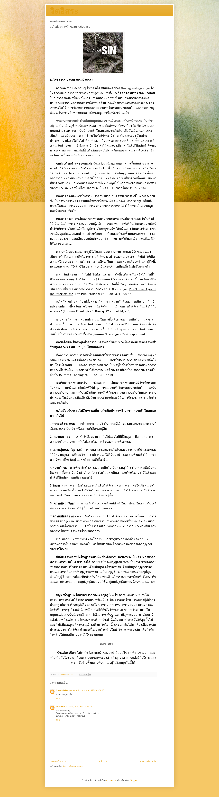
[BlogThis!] (82, 674)
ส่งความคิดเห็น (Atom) (73, 766)
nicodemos (111, 780)
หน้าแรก (103, 761)
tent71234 (60, 706)
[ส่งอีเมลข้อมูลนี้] (80, 674)
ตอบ (58, 698)
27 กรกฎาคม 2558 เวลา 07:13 (79, 706)
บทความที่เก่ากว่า (148, 761)
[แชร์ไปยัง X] (85, 674)
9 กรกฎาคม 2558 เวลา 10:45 (91, 690)
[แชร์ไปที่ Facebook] (87, 674)
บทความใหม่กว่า (58, 761)
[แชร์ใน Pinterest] (89, 674)
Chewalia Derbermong (66, 690)
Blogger (133, 780)
